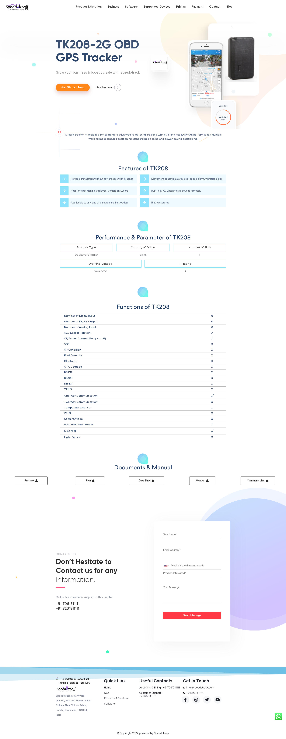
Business (113, 6)
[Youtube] (218, 700)
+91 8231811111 (67, 608)
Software (131, 6)
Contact (214, 6)
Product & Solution (89, 6)
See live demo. (105, 87)
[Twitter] (207, 700)
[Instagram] (196, 700)
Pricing (181, 6)
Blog (229, 6)
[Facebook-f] (185, 700)
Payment (197, 6)
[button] (86, 247)
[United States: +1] (166, 565)
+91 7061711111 (67, 604)
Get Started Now (72, 87)
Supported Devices (157, 6)
